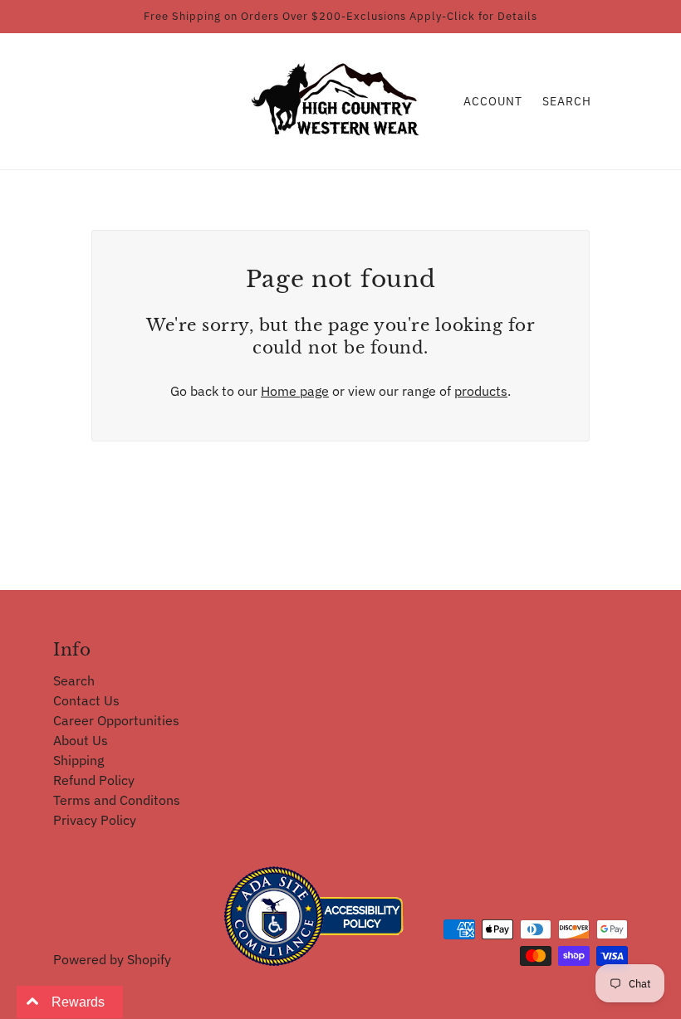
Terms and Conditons (116, 800)
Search (566, 101)
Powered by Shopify (112, 959)
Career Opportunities (116, 720)
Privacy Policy (94, 820)
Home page (295, 391)
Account (492, 101)
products (480, 391)
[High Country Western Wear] (341, 99)
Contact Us (86, 700)
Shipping (78, 760)
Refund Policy (94, 780)
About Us (80, 740)
